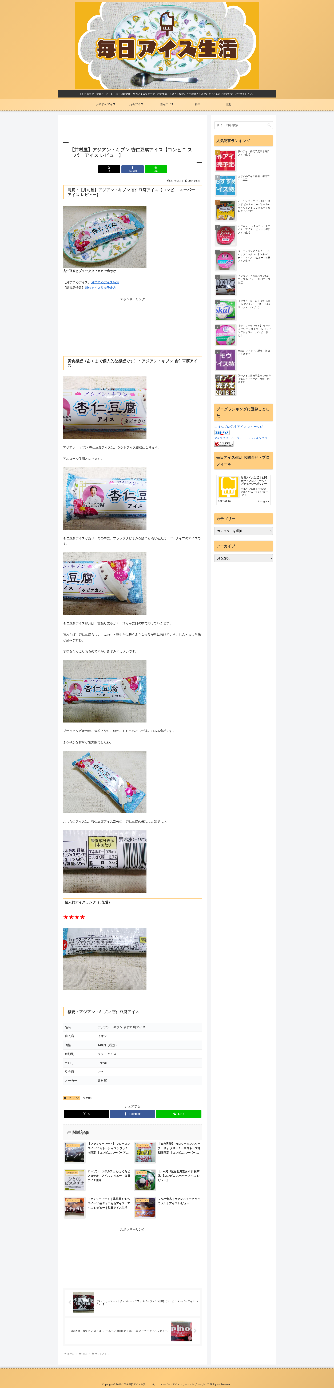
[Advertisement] (132, 129)
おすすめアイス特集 (105, 282)
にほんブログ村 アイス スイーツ (237, 426)
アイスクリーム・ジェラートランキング (239, 438)
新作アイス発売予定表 (100, 288)
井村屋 (89, 1098)
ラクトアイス (73, 1098)
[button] (269, 125)
